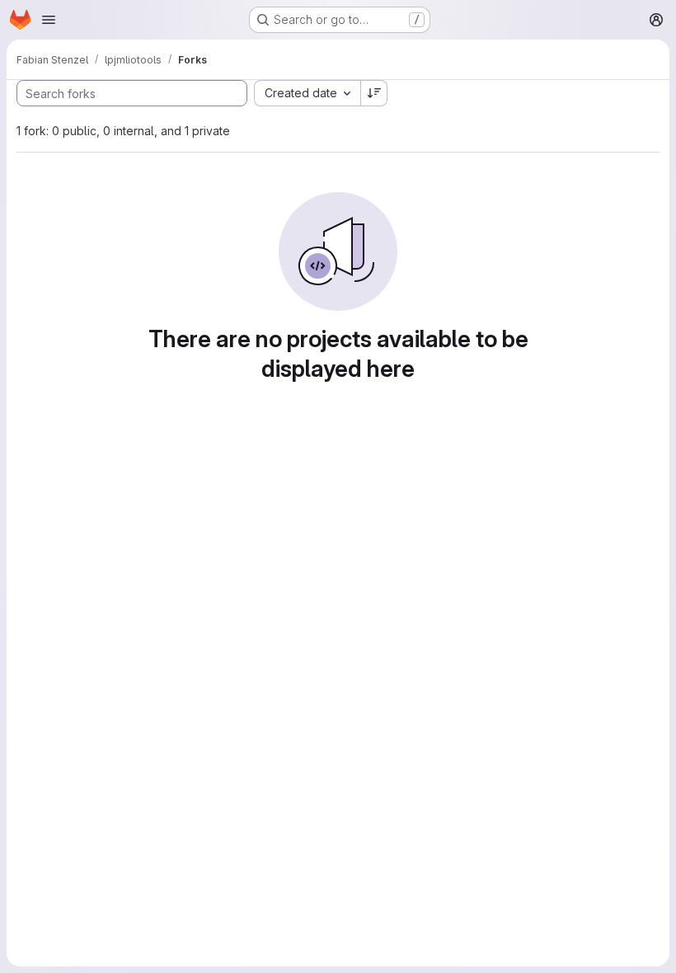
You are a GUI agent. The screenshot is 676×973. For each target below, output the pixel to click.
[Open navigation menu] (48, 20)
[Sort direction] (374, 93)
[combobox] (307, 93)
